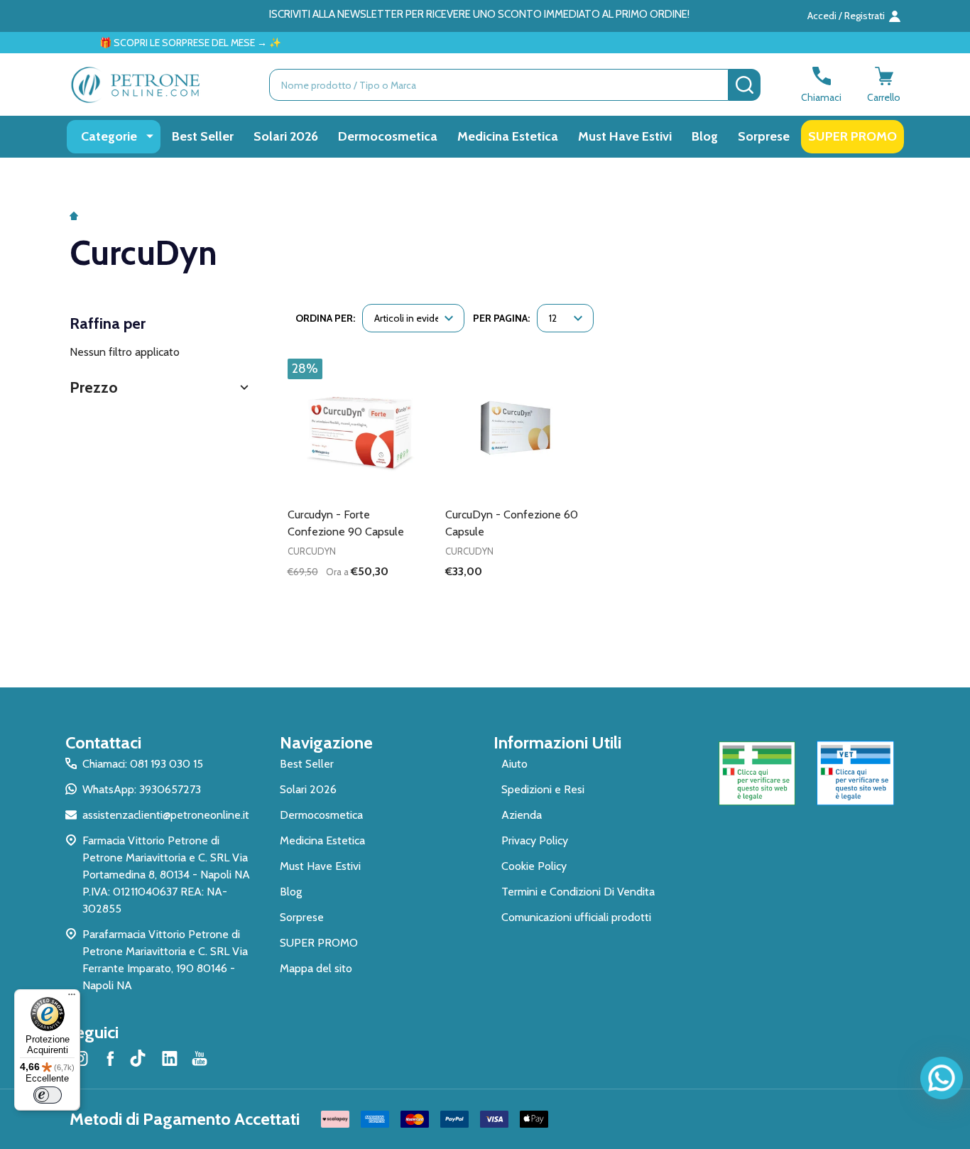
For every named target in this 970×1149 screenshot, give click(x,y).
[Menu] (71, 997)
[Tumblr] (140, 1058)
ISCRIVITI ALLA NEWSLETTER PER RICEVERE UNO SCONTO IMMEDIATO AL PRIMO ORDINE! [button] (479, 14)
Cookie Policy (534, 866)
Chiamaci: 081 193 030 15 (142, 763)
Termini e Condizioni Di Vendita (578, 891)
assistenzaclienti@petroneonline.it (165, 815)
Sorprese (764, 136)
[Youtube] (199, 1058)
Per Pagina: (501, 318)
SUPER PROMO (852, 136)
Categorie (109, 136)
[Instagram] (80, 1058)
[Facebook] (110, 1058)
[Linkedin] (170, 1058)
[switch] (47, 1095)
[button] (161, 387)
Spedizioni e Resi (542, 789)
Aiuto (514, 763)
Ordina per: (325, 318)
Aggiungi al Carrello (382, 596)
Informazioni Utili (557, 742)
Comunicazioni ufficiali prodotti (576, 917)
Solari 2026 (286, 136)
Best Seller (203, 136)
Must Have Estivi (625, 136)
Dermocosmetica (387, 136)
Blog (705, 136)
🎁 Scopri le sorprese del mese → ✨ (166, 42)
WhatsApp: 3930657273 (141, 789)
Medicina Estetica (507, 136)
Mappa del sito (316, 968)
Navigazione (326, 742)
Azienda (521, 815)
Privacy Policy (534, 840)
